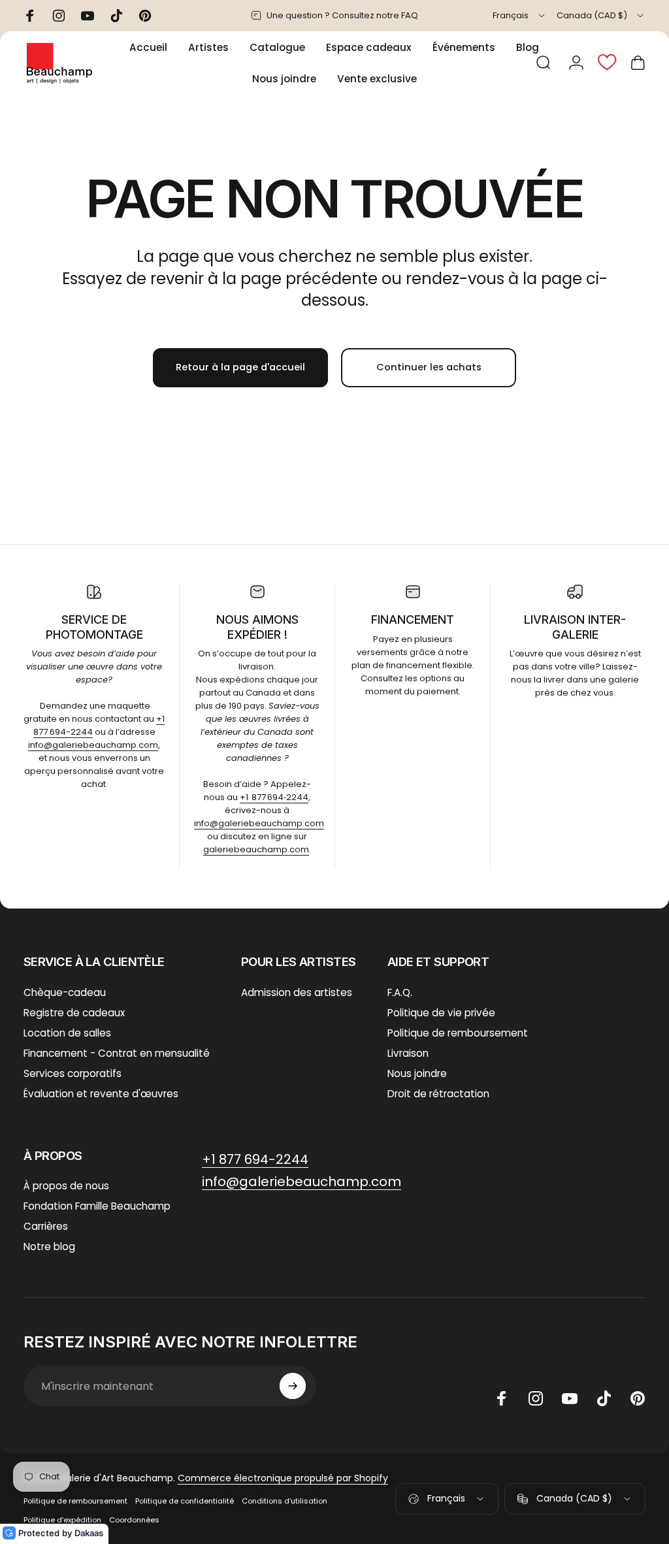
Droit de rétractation (438, 1093)
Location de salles (67, 1033)
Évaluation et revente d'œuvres (101, 1093)
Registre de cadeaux (74, 1012)
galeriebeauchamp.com (256, 849)
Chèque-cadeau (65, 992)
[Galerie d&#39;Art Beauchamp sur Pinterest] (637, 1398)
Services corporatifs (73, 1073)
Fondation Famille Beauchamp (97, 1206)
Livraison (408, 1053)
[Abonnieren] (293, 1386)
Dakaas (88, 1533)
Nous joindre (417, 1073)
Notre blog (49, 1246)
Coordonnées (134, 1520)
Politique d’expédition (62, 1520)
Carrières (46, 1226)
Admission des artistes (296, 992)
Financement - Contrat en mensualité (117, 1053)
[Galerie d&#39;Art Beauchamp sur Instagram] (536, 1398)
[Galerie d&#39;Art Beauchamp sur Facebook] (502, 1398)
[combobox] (520, 15)
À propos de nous (66, 1186)
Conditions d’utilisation (284, 1501)
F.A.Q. (399, 992)
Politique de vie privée (441, 1012)
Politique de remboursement (457, 1033)
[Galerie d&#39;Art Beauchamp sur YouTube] (570, 1398)
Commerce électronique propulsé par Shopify (283, 1478)
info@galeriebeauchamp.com (93, 745)
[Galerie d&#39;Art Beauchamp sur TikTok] (604, 1398)
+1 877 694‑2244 (274, 797)
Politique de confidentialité (184, 1501)
